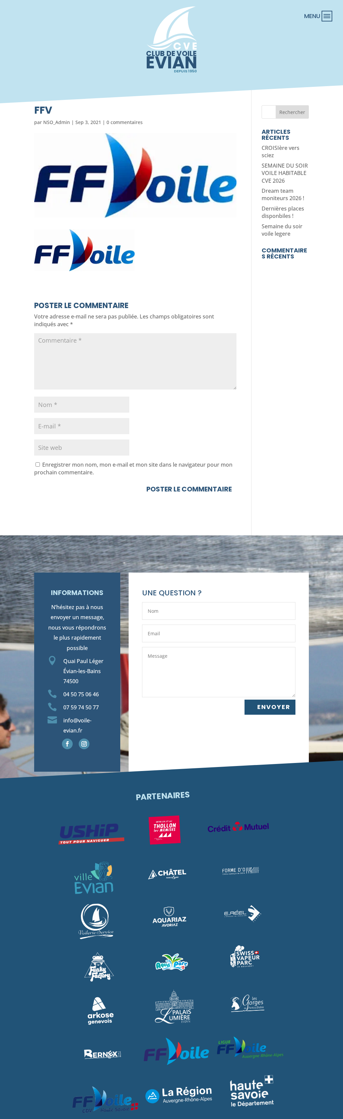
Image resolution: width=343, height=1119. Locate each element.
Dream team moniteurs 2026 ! (283, 194)
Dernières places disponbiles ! (283, 212)
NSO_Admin (56, 122)
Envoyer (273, 707)
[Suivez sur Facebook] (67, 744)
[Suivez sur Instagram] (84, 744)
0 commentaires (125, 122)
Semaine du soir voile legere (282, 230)
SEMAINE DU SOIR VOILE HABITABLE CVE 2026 (285, 173)
